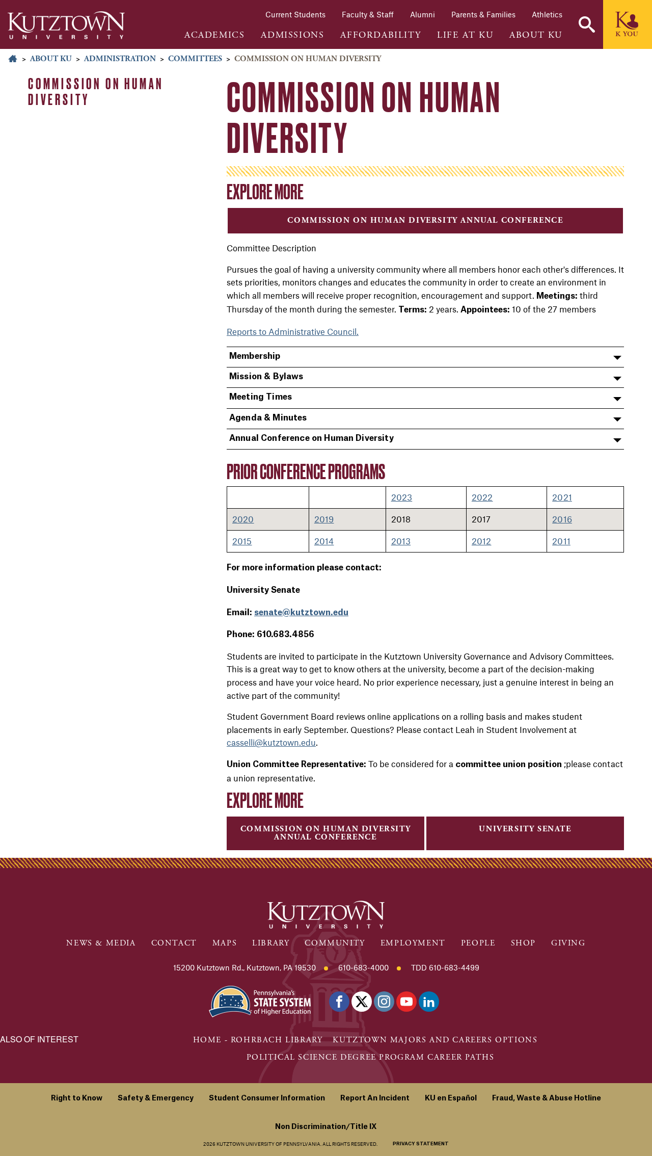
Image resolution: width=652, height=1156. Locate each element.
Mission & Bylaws (266, 377)
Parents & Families (483, 14)
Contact (174, 943)
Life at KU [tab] (465, 35)
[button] (586, 24)
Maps (224, 943)
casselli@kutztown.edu (271, 742)
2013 (401, 541)
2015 (242, 541)
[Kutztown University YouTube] (406, 1001)
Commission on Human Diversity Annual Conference (425, 220)
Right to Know (76, 1098)
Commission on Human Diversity (96, 91)
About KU (51, 59)
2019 (324, 519)
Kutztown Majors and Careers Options (435, 1040)
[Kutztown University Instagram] (384, 1001)
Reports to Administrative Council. (293, 331)
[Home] (66, 25)
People (478, 943)
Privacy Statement (421, 1144)
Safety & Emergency (156, 1098)
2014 (324, 541)
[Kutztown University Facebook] (339, 1001)
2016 (562, 519)
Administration (120, 59)
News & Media (100, 943)
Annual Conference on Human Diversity (311, 438)
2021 (562, 497)
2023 (402, 497)
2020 (243, 519)
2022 (482, 497)
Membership (255, 356)
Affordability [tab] (380, 35)
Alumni (422, 14)
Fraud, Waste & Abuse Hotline (546, 1098)
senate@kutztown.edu (301, 613)
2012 (482, 541)
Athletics (547, 14)
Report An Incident (375, 1098)
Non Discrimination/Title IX (326, 1127)
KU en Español (451, 1098)
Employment (413, 943)
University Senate (525, 829)
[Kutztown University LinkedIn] (429, 1001)
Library (270, 943)
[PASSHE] (260, 1000)
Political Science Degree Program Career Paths (371, 1057)
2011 (561, 541)
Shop (523, 943)
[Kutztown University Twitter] (361, 1001)
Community (335, 943)
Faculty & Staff (368, 14)
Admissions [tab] (292, 35)
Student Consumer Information (267, 1098)
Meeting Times (260, 397)
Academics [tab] (214, 35)
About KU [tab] (535, 35)
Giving (568, 943)
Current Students (295, 14)
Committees (195, 59)
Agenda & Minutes (268, 418)
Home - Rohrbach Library (258, 1040)
